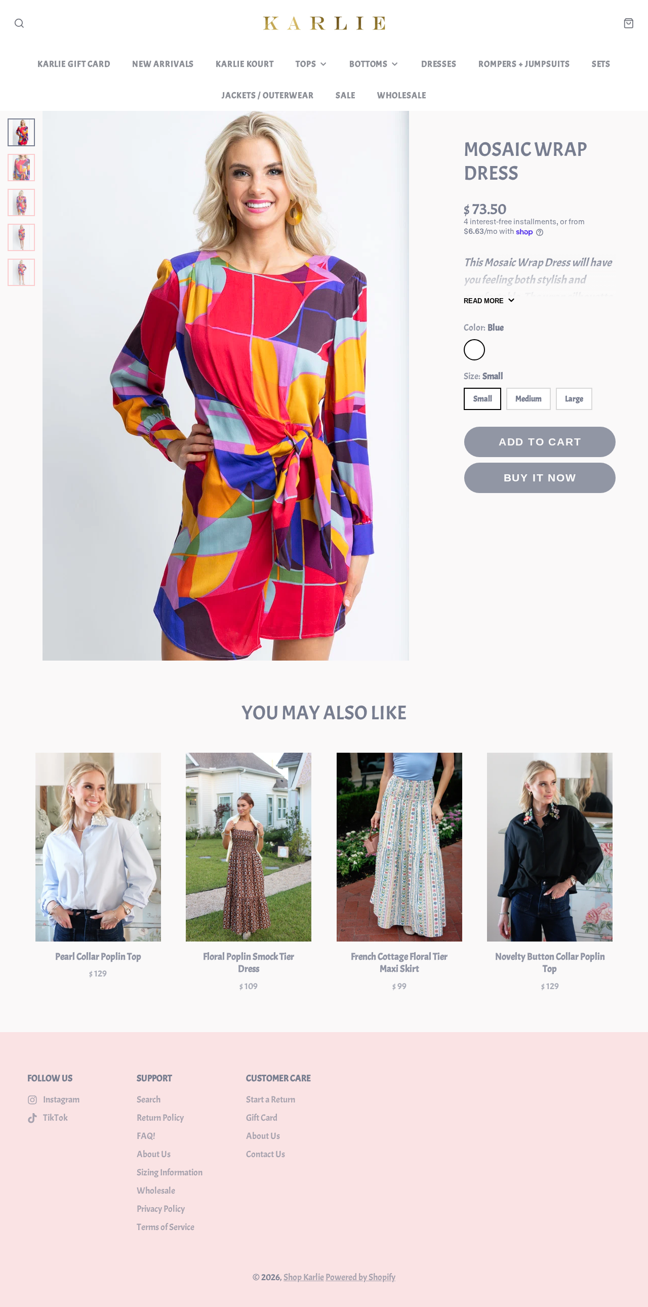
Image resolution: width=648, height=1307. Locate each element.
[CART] (628, 23)
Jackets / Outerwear (267, 95)
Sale (345, 95)
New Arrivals (163, 63)
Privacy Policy (161, 1209)
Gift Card (261, 1118)
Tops (306, 63)
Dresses (439, 63)
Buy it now (540, 477)
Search (148, 1100)
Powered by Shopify (360, 1277)
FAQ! (146, 1136)
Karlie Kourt (244, 63)
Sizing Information (169, 1172)
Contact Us (265, 1154)
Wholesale (401, 95)
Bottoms (368, 63)
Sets (601, 63)
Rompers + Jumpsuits (524, 63)
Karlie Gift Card (73, 63)
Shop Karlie (304, 1277)
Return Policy (160, 1118)
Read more (484, 301)
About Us (154, 1154)
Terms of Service (165, 1227)
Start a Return (270, 1100)
